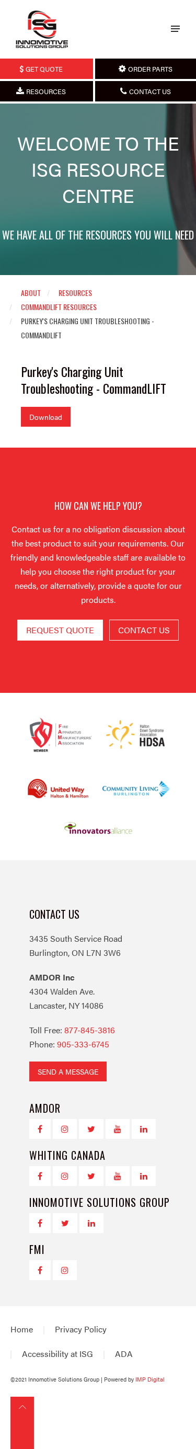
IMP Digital (150, 1379)
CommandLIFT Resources (59, 306)
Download (45, 417)
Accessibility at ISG (57, 1354)
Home (21, 1329)
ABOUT (31, 292)
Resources (75, 292)
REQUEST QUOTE (60, 630)
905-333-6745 (83, 1044)
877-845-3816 (89, 1030)
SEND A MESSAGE (68, 1071)
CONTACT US (144, 630)
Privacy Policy (81, 1329)
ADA (124, 1354)
